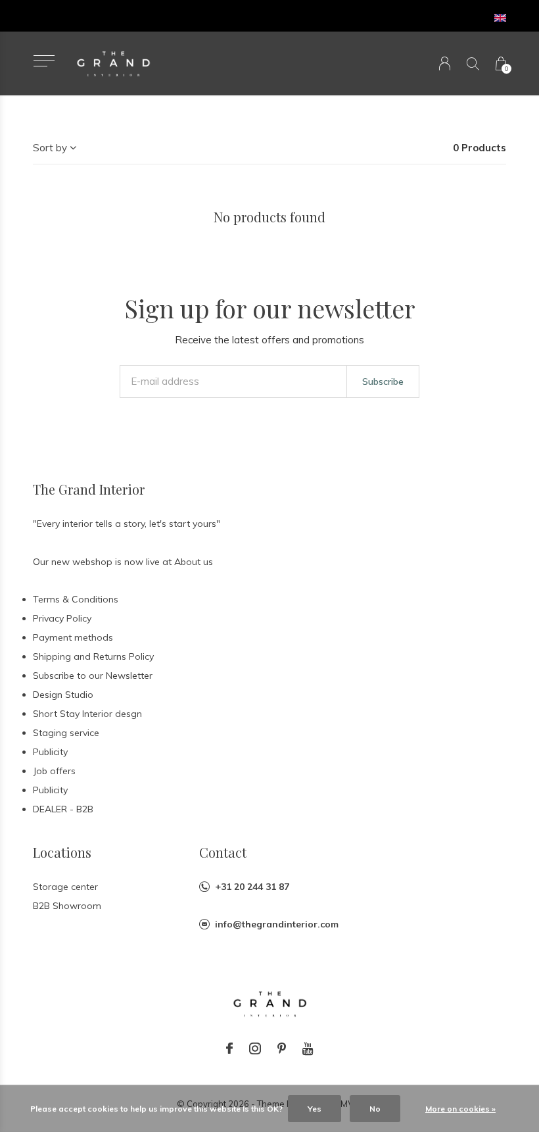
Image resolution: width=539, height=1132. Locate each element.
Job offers (54, 771)
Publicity (50, 752)
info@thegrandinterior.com (277, 924)
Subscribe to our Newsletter (92, 675)
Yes (314, 1109)
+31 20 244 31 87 (252, 887)
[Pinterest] (281, 1048)
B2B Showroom (67, 906)
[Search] (473, 63)
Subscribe (383, 381)
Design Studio (63, 695)
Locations (62, 852)
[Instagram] (255, 1048)
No (375, 1109)
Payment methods (73, 637)
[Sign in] (444, 63)
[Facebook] (229, 1048)
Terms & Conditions (75, 599)
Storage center (65, 887)
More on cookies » (460, 1109)
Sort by (50, 147)
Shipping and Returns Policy (93, 656)
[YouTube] (308, 1048)
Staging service (66, 733)
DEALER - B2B (63, 809)
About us (193, 562)
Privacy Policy (62, 618)
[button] (44, 61)
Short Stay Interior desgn (87, 714)
